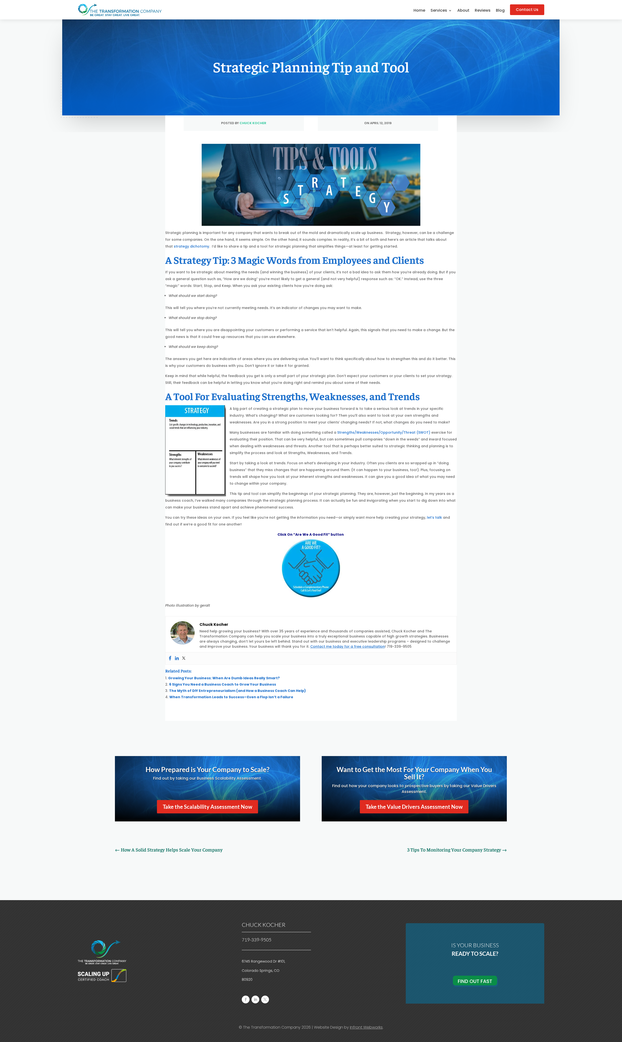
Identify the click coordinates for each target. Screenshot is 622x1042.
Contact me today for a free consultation (347, 646)
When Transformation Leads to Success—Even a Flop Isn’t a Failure (231, 697)
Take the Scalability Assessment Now (207, 806)
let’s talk (435, 517)
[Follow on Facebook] (246, 999)
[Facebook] (170, 658)
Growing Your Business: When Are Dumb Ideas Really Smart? (224, 678)
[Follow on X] (265, 999)
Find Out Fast (475, 981)
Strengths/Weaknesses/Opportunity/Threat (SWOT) (383, 432)
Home (419, 11)
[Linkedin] (177, 658)
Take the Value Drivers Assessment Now (414, 806)
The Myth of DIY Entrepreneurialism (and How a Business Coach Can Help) (237, 690)
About (463, 11)
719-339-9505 (256, 940)
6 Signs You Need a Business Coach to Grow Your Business (222, 684)
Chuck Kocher (253, 123)
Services (439, 11)
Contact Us (527, 9)
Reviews (483, 11)
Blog (500, 11)
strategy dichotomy (191, 246)
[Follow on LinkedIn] (255, 999)
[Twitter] (183, 658)
